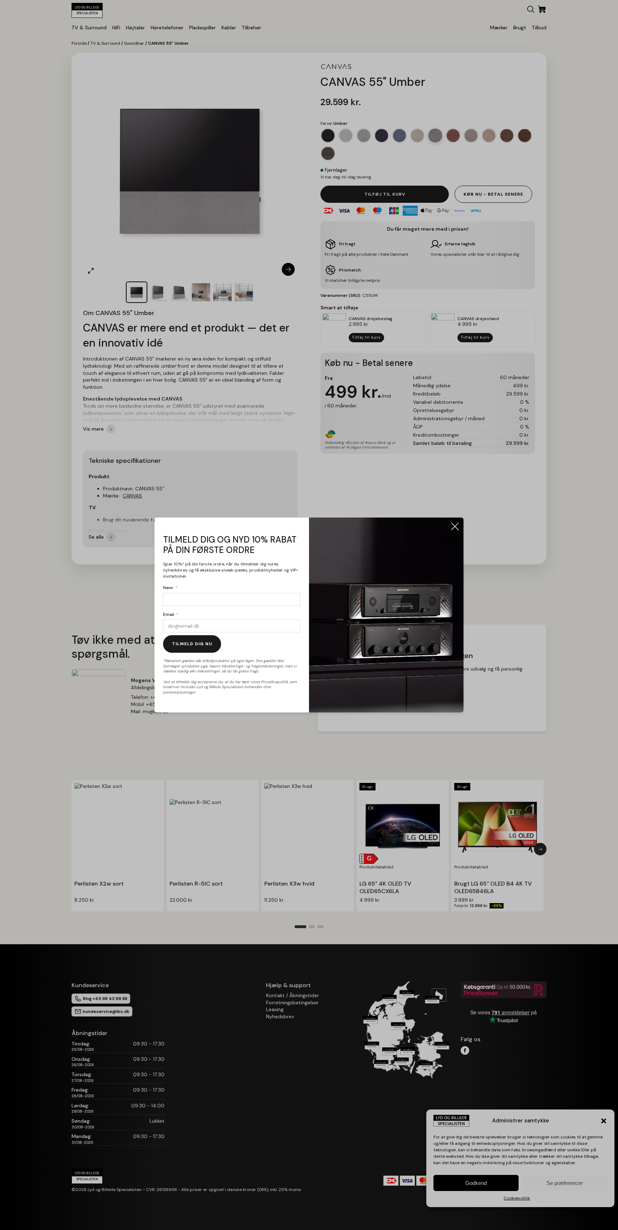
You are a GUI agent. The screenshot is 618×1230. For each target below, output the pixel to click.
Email (168, 614)
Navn (168, 588)
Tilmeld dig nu (192, 644)
